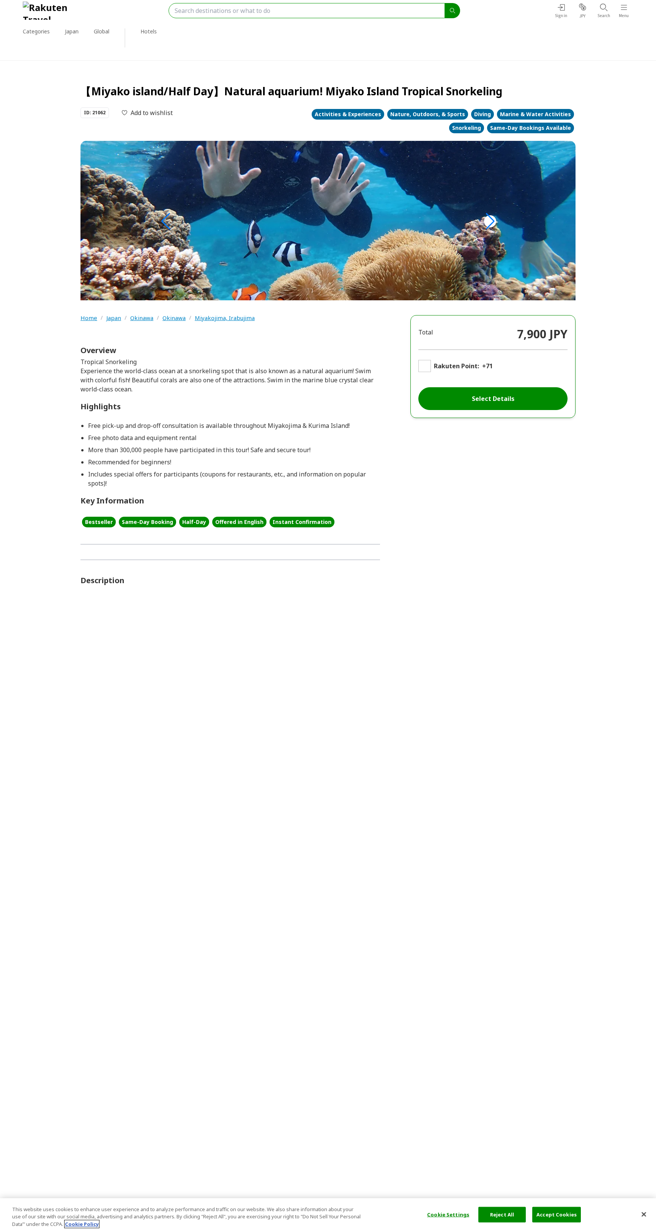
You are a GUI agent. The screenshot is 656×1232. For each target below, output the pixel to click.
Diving (482, 114)
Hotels (148, 31)
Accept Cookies (556, 1214)
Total (425, 332)
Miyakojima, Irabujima (225, 318)
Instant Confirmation (302, 521)
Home (88, 318)
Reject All (502, 1214)
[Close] (644, 1214)
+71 (487, 366)
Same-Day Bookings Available (530, 127)
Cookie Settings (448, 1214)
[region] (328, 1215)
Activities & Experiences (348, 114)
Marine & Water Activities (535, 114)
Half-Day (194, 521)
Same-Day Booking (147, 521)
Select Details (493, 398)
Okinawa (141, 318)
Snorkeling (466, 127)
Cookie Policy (82, 1224)
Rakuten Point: (456, 366)
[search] (452, 10)
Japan (113, 318)
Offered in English (239, 521)
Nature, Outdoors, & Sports (427, 114)
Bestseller (99, 521)
